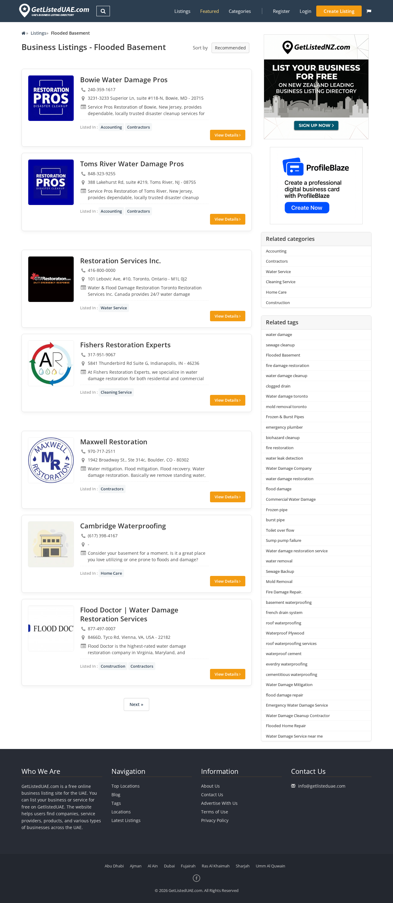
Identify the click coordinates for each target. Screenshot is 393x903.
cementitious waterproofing (291, 674)
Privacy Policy (214, 820)
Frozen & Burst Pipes (285, 416)
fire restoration (280, 447)
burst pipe (275, 520)
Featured (209, 11)
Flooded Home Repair (286, 725)
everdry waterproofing (286, 664)
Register (281, 11)
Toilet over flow (280, 530)
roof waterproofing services (291, 643)
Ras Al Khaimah (216, 866)
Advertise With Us (219, 803)
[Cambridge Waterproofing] (51, 544)
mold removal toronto (286, 406)
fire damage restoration (287, 365)
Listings (182, 11)
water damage (279, 334)
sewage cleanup (280, 345)
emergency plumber (284, 427)
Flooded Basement (283, 355)
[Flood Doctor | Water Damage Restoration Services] (51, 628)
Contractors (138, 127)
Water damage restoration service (297, 551)
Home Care (111, 573)
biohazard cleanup (283, 437)
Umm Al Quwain (270, 866)
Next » (136, 704)
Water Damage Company (289, 468)
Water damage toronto (287, 396)
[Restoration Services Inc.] (51, 279)
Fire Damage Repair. (284, 592)
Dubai (169, 866)
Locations (121, 812)
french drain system (284, 612)
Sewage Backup (280, 571)
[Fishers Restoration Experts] (51, 363)
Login (305, 11)
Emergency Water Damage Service (297, 705)
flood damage (278, 489)
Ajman (136, 866)
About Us (210, 786)
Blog (115, 794)
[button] (369, 11)
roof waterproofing (283, 623)
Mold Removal (279, 581)
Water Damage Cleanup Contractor (298, 715)
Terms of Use (214, 812)
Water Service (114, 308)
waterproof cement (284, 653)
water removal (279, 561)
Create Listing (339, 11)
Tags (116, 803)
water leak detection (284, 458)
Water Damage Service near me (294, 736)
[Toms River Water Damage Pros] (51, 182)
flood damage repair (284, 695)
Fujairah (188, 866)
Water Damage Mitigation (289, 684)
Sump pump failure (283, 540)
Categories (240, 11)
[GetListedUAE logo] (53, 10)
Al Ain (153, 866)
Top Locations (125, 786)
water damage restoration (289, 478)
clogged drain (278, 386)
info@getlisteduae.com (321, 786)
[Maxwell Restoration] (51, 460)
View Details (227, 135)
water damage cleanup (286, 375)
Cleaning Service (116, 392)
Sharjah (243, 866)
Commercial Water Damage (291, 499)
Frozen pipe (276, 509)
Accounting (111, 127)
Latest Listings (126, 820)
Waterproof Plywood (285, 633)
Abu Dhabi (114, 866)
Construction (113, 666)
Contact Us (212, 794)
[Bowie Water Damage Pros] (51, 98)
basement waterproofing (289, 602)
